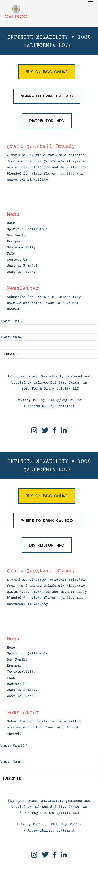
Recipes (14, 241)
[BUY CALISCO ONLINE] (47, 72)
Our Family (17, 235)
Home (11, 223)
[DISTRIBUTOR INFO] (46, 121)
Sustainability (21, 247)
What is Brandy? (22, 265)
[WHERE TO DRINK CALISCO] (47, 96)
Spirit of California (27, 229)
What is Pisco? (21, 272)
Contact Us (17, 259)
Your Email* (14, 321)
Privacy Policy (30, 400)
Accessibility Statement (51, 406)
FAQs (11, 253)
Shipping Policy (66, 400)
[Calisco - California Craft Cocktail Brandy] (16, 12)
